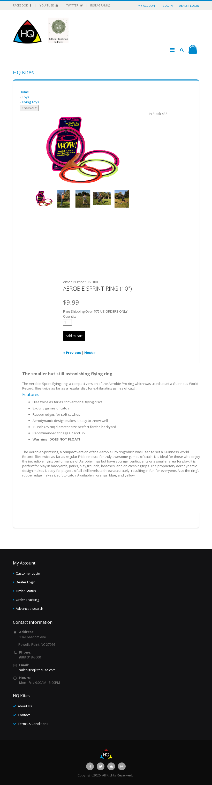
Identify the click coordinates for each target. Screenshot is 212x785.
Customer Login (28, 573)
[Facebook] (90, 766)
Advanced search (29, 608)
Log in (168, 6)
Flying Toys (30, 102)
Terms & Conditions (33, 723)
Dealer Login (189, 6)
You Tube (47, 5)
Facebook (21, 5)
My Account (147, 6)
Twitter (72, 5)
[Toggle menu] (172, 50)
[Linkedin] (111, 766)
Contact (24, 715)
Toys (25, 97)
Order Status (26, 591)
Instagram (99, 5)
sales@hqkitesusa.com (37, 669)
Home (24, 92)
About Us (25, 706)
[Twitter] (100, 766)
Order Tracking (27, 599)
